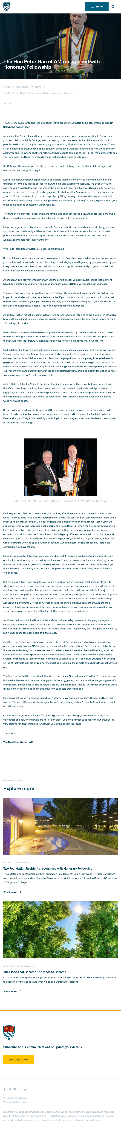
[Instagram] (25, 1089)
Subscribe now (18, 1059)
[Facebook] (4, 1089)
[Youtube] (15, 1089)
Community (22, 86)
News (38, 86)
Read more (10, 892)
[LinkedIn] (20, 1089)
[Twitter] (10, 1089)
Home (6, 86)
